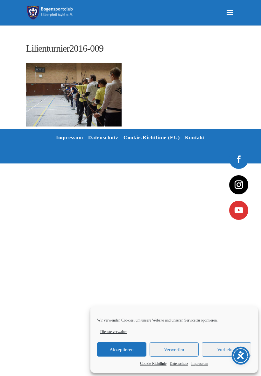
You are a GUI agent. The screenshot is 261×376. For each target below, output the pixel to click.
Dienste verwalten (113, 331)
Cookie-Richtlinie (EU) (151, 137)
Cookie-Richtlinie (153, 363)
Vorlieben (226, 349)
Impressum (199, 363)
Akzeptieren (121, 349)
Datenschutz (179, 363)
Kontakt (195, 137)
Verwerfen (174, 349)
